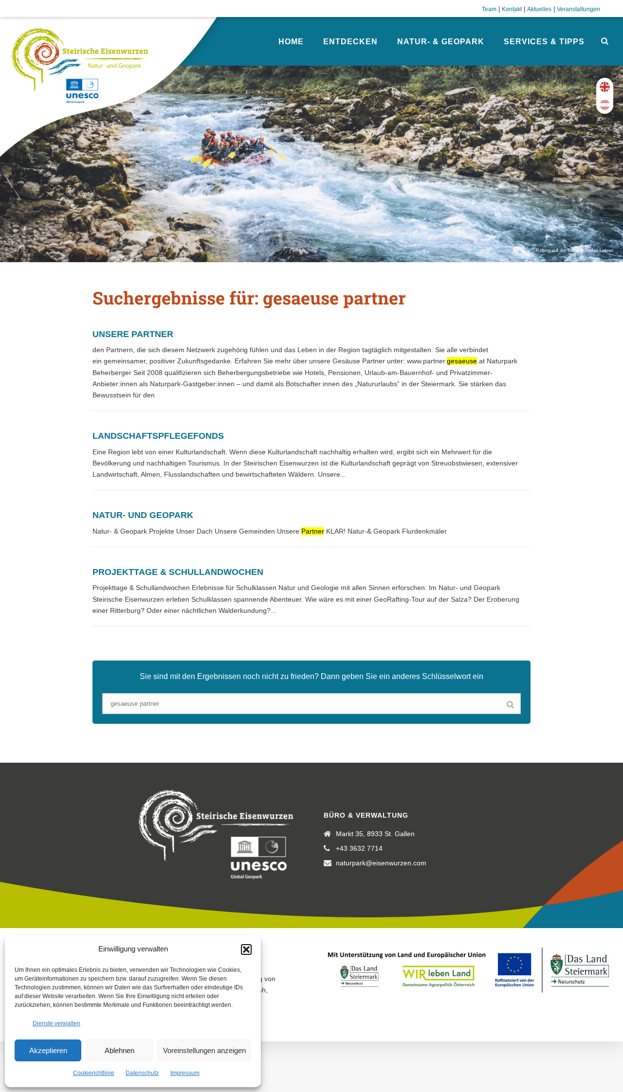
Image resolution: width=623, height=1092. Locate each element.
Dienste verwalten (56, 1023)
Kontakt (512, 9)
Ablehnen (119, 1050)
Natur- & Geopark (440, 41)
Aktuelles (539, 9)
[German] (605, 104)
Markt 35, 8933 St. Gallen (375, 834)
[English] (605, 86)
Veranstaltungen (578, 9)
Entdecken (350, 41)
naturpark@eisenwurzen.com (381, 863)
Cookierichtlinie (93, 1073)
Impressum (185, 1073)
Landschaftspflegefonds (158, 436)
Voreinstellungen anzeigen (204, 1050)
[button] (246, 949)
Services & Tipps (544, 41)
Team (489, 9)
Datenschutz (142, 1073)
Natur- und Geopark (142, 515)
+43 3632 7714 (359, 848)
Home (291, 41)
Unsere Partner (132, 334)
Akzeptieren (48, 1050)
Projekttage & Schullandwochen (177, 572)
